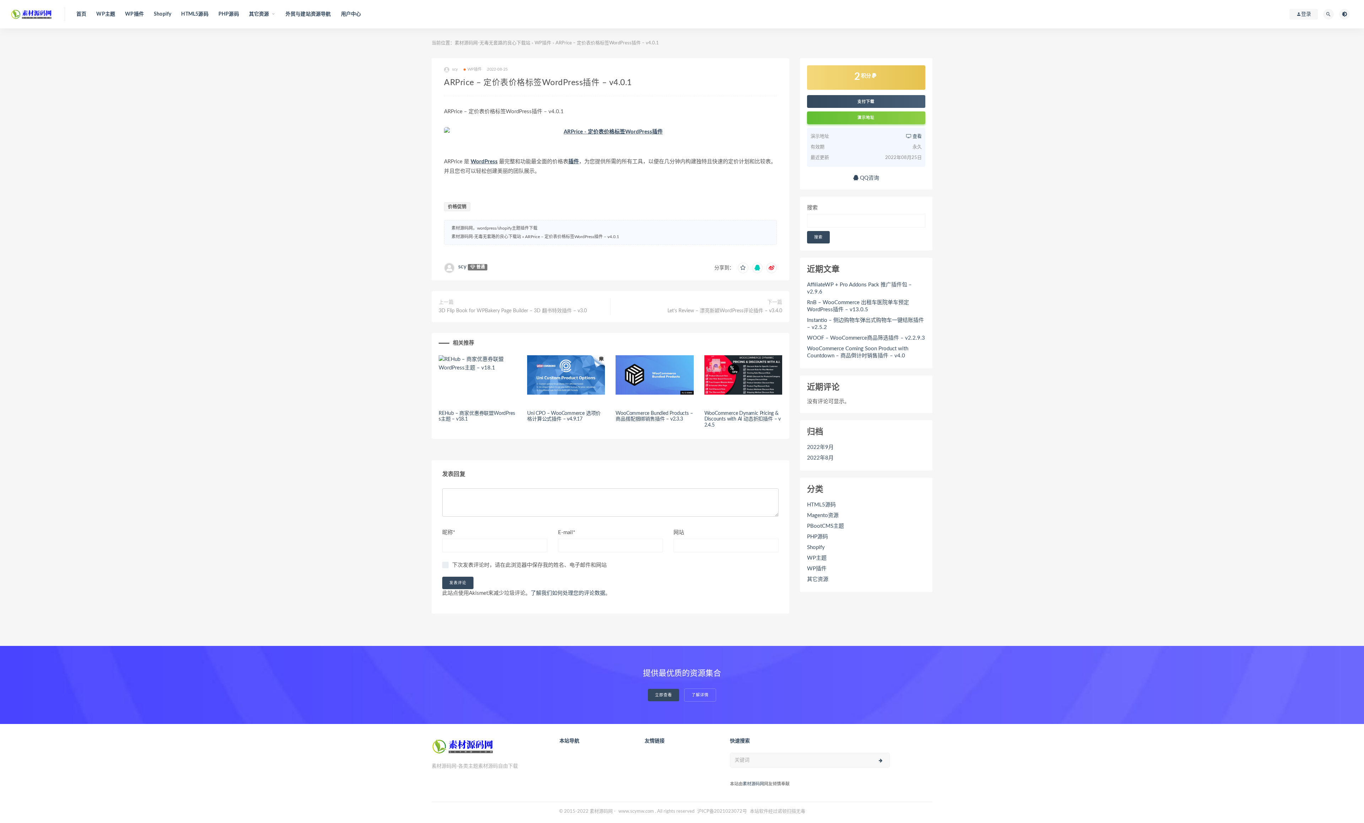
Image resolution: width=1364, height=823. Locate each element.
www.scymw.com (636, 811)
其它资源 (817, 579)
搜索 (812, 207)
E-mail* (566, 532)
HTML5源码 (194, 14)
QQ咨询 (869, 178)
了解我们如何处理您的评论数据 (568, 593)
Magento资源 (823, 515)
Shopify (162, 14)
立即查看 (663, 695)
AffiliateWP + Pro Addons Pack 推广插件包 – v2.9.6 (859, 288)
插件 (573, 161)
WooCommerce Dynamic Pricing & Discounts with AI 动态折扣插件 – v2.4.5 (742, 419)
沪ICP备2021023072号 (722, 811)
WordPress (484, 161)
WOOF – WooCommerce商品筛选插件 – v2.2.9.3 (866, 338)
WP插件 (134, 14)
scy (462, 266)
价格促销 (457, 206)
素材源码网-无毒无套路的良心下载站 (492, 43)
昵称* (448, 532)
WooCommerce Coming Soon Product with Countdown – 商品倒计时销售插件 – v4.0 (857, 352)
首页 (81, 14)
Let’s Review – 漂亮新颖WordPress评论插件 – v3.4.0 (724, 310)
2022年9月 (820, 447)
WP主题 (105, 14)
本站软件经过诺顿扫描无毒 (777, 811)
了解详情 (700, 695)
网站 (678, 532)
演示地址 (866, 118)
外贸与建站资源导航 (308, 14)
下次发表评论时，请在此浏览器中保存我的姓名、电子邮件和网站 (529, 565)
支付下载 (866, 101)
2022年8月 (820, 458)
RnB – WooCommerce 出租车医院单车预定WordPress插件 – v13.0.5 (858, 306)
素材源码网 (753, 784)
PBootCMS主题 (825, 526)
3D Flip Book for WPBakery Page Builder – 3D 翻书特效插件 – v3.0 (513, 310)
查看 (916, 136)
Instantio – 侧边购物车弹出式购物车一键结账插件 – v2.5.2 (865, 324)
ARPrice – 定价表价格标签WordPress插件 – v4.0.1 (572, 237)
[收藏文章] (743, 268)
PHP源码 (228, 14)
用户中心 (351, 14)
